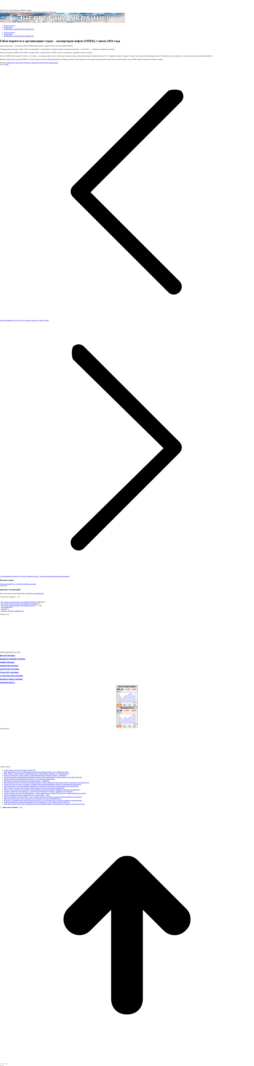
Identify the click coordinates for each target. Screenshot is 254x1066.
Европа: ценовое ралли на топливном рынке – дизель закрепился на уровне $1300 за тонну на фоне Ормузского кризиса (45, 793)
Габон (8, 63)
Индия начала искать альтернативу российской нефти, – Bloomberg (26, 781)
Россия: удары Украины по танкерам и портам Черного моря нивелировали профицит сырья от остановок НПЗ (42, 790)
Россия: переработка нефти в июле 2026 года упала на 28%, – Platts (26, 795)
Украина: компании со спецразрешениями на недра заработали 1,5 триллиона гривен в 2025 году (37, 802)
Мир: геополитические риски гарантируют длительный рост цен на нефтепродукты (32, 798)
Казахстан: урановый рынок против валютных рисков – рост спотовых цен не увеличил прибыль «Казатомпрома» (43, 800)
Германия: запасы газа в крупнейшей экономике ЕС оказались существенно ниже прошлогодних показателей (41, 786)
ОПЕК (6, 64)
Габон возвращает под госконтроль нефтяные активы (18, 584)
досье (3, 607)
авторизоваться (38, 593)
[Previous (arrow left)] (1, 1065)
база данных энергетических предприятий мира (17, 605)
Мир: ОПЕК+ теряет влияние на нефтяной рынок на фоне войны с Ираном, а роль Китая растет (36, 773)
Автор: (23, 63)
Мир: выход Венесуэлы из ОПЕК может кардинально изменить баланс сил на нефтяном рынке (36, 772)
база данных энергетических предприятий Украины (18, 602)
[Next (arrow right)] (3, 1065)
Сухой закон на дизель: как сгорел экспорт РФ (19, 770)
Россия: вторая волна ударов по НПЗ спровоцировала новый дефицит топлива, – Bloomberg (35, 775)
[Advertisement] (36, 4)
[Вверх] (127, 1061)
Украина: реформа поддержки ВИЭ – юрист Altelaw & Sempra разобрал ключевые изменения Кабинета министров (43, 797)
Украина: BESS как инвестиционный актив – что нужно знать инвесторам (29, 779)
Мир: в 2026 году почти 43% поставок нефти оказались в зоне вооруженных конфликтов (34, 788)
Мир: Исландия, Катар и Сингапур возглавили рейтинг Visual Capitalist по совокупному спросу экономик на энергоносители (46, 782)
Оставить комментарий (50, 63)
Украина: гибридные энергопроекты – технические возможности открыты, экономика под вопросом (38, 791)
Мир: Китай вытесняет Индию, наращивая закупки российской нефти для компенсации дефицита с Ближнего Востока (44, 804)
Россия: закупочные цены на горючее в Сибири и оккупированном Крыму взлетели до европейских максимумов (42, 784)
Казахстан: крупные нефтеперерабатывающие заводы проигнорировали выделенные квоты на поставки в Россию (43, 777)
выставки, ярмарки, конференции (12, 611)
